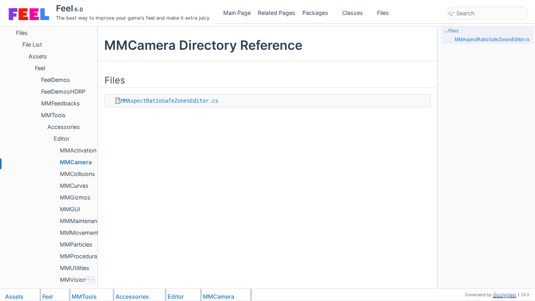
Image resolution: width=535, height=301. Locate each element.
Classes (352, 12)
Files (383, 12)
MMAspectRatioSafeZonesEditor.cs (169, 101)
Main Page (237, 12)
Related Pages (276, 12)
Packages (315, 12)
